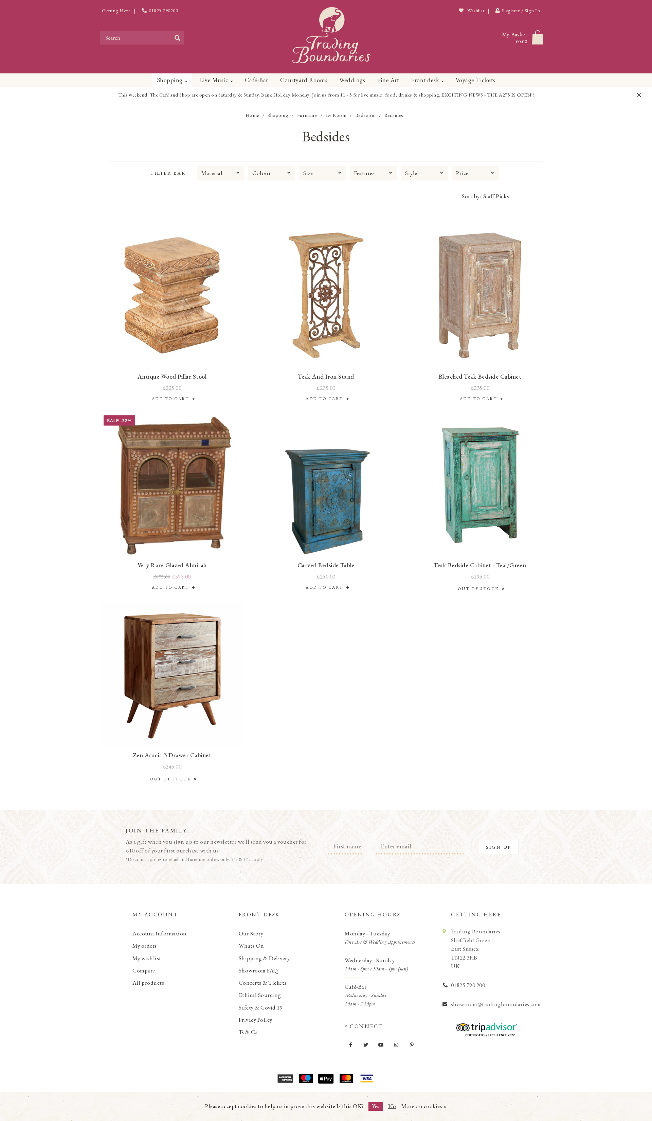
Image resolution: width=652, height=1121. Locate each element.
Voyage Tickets (475, 80)
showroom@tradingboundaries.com (496, 1004)
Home (252, 115)
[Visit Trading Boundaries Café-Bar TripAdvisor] (485, 1027)
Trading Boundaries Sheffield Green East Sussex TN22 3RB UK (476, 949)
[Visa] (366, 1078)
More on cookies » (424, 1106)
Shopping (170, 80)
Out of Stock (480, 588)
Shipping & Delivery (264, 958)
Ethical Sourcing (260, 995)
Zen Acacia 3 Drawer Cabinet (172, 755)
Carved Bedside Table (326, 565)
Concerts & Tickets (263, 982)
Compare (143, 970)
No (392, 1106)
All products (148, 982)
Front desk (425, 80)
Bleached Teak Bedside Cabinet (480, 376)
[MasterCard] (346, 1078)
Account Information (159, 933)
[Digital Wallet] (326, 1078)
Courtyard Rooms (304, 80)
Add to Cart (172, 398)
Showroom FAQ (258, 970)
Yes (376, 1106)
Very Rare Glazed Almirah (172, 565)
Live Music (213, 80)
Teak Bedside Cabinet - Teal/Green (480, 565)
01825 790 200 (468, 985)
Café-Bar (256, 80)
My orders (144, 945)
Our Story (251, 933)
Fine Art (388, 80)
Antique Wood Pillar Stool (172, 376)
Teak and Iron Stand (326, 376)
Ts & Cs (248, 1032)
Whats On (251, 945)
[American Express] (285, 1078)
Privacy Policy (255, 1019)
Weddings (352, 80)
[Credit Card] (305, 1078)
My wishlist (146, 958)
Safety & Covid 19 (261, 1007)
